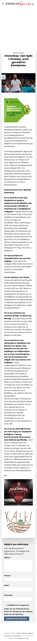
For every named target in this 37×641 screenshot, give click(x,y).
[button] (3, 3)
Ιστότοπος (8, 595)
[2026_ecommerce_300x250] (18, 110)
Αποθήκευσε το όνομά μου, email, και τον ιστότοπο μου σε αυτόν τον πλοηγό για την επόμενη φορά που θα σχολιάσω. (18, 609)
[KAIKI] (18, 521)
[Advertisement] (18, 27)
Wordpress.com (23, 638)
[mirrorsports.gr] (20, 3)
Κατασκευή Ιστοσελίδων (12, 636)
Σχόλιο (7, 557)
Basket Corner (18, 53)
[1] (18, 492)
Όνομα (7, 575)
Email (7, 585)
